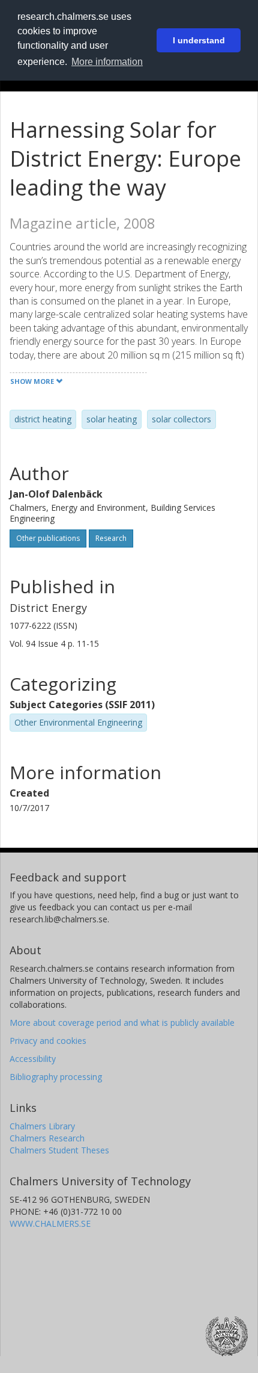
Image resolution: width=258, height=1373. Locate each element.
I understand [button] (199, 40)
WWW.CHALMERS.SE (50, 1223)
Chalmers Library (42, 1126)
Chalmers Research (47, 1138)
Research (111, 538)
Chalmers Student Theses (59, 1150)
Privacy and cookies (48, 1040)
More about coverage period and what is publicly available (122, 1022)
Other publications (48, 538)
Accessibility (33, 1058)
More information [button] (107, 62)
